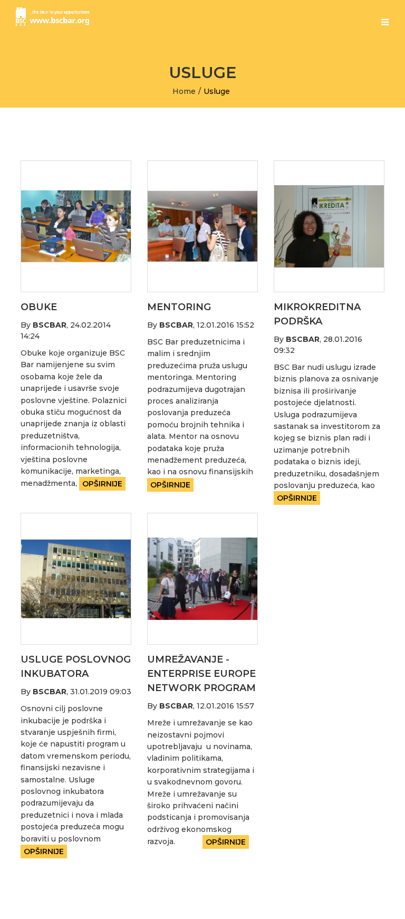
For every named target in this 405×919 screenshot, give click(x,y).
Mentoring (179, 307)
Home (184, 91)
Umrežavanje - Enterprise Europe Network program (201, 674)
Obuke (39, 307)
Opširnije (102, 484)
